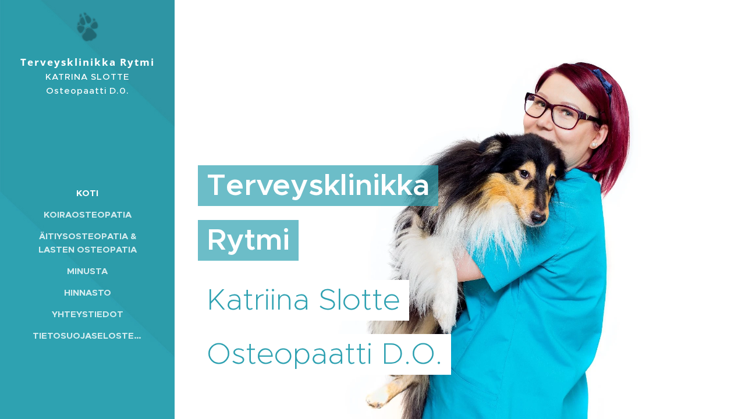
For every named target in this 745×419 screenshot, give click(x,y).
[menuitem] (87, 193)
